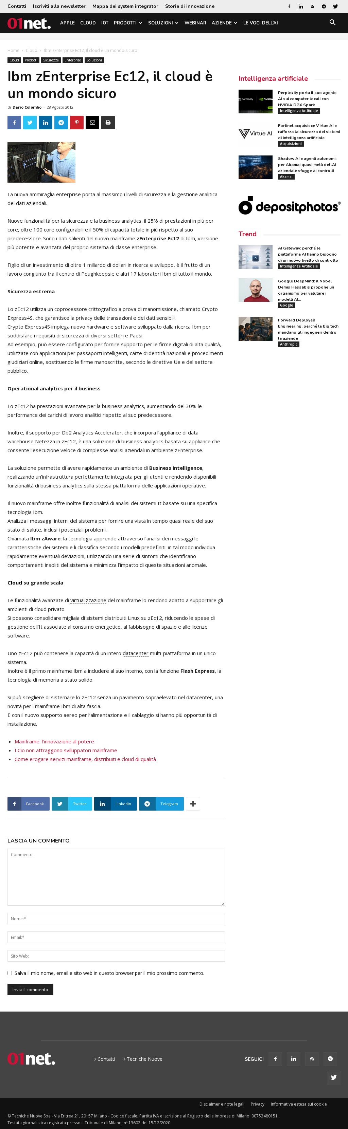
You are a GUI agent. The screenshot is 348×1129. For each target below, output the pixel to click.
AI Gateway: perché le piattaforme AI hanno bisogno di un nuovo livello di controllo (308, 254)
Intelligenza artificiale (273, 78)
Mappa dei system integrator (125, 6)
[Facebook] (289, 6)
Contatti (16, 6)
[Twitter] (335, 6)
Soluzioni (160, 23)
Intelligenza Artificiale (299, 110)
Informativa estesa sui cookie (299, 1104)
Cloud (88, 23)
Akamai (286, 176)
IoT (104, 23)
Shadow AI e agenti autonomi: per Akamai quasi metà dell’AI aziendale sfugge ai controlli (307, 164)
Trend (248, 234)
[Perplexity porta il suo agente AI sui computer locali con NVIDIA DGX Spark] (256, 101)
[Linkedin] (301, 6)
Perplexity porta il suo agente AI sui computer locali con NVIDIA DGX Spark (307, 99)
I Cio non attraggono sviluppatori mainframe (66, 750)
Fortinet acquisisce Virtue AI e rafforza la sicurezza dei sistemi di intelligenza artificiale (309, 132)
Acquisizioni (291, 143)
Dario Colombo (27, 107)
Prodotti (125, 23)
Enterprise (73, 60)
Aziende (222, 23)
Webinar (195, 23)
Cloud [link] (14, 582)
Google (286, 305)
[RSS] (312, 6)
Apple (67, 23)
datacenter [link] (136, 653)
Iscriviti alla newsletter (59, 6)
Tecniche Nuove (144, 1059)
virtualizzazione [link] (88, 600)
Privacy (257, 1104)
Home (13, 50)
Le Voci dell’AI (260, 23)
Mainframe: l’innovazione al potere (54, 741)
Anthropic (288, 344)
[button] (332, 23)
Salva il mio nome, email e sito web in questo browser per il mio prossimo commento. (109, 973)
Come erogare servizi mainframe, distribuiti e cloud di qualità (85, 759)
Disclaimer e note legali (221, 1104)
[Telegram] (324, 6)
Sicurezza (51, 60)
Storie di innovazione (189, 6)
